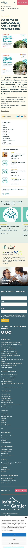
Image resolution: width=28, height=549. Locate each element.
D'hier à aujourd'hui (6, 400)
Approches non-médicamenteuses (9, 351)
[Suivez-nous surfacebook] (2, 332)
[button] (25, 517)
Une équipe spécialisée (6, 381)
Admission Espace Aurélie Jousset (9, 374)
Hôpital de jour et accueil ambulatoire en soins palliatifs (12, 360)
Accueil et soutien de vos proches (9, 353)
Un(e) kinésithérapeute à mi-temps (18, 163)
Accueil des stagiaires (6, 442)
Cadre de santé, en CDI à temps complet (18, 180)
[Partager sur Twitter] (17, 116)
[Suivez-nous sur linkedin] (6, 194)
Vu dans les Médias (5, 424)
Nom (2, 301)
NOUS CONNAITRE (6, 391)
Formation (3, 418)
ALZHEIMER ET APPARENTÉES (9, 371)
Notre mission (4, 453)
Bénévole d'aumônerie (6, 483)
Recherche (3, 420)
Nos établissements (5, 396)
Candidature (4, 440)
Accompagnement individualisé (8, 377)
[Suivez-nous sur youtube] (8, 194)
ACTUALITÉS (4, 411)
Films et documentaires (6, 407)
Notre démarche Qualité (7, 402)
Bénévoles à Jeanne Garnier (9, 475)
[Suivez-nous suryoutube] (9, 332)
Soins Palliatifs (5, 16)
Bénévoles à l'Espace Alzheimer (8, 480)
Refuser (14, 539)
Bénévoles (3, 422)
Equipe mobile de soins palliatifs (8, 365)
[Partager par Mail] (25, 116)
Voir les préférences (14, 543)
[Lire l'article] (6, 154)
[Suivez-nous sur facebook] (3, 194)
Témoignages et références (7, 455)
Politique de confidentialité (18, 547)
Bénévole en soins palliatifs (7, 478)
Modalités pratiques (6, 451)
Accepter (14, 535)
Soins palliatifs (4, 414)
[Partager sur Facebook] (19, 116)
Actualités (3, 471)
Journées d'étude (5, 469)
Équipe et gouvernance (6, 398)
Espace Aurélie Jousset (6, 416)
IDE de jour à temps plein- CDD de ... (18, 171)
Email (3, 308)
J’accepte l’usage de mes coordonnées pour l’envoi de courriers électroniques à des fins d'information (14, 316)
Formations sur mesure (6, 449)
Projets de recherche (6, 465)
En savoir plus (5, 111)
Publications (4, 467)
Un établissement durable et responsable (11, 405)
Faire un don (23, 2)
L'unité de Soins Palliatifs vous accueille (10, 342)
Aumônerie (3, 357)
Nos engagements (5, 394)
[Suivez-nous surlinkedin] (6, 332)
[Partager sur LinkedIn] (22, 116)
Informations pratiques (6, 367)
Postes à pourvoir (5, 438)
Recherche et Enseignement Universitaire (11, 463)
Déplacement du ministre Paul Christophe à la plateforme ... (18, 155)
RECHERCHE (4, 460)
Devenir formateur (7, 446)
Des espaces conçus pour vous (8, 347)
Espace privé (6, 490)
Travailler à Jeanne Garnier (7, 436)
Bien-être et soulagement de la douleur (10, 355)
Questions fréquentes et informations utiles (11, 387)
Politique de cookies (8, 547)
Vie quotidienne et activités (7, 379)
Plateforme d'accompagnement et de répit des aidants (12, 384)
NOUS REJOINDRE (6, 432)
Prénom (3, 295)
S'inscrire (5, 320)
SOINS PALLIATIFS (5, 339)
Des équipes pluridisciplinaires (8, 349)
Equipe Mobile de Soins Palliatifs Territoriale (11, 344)
